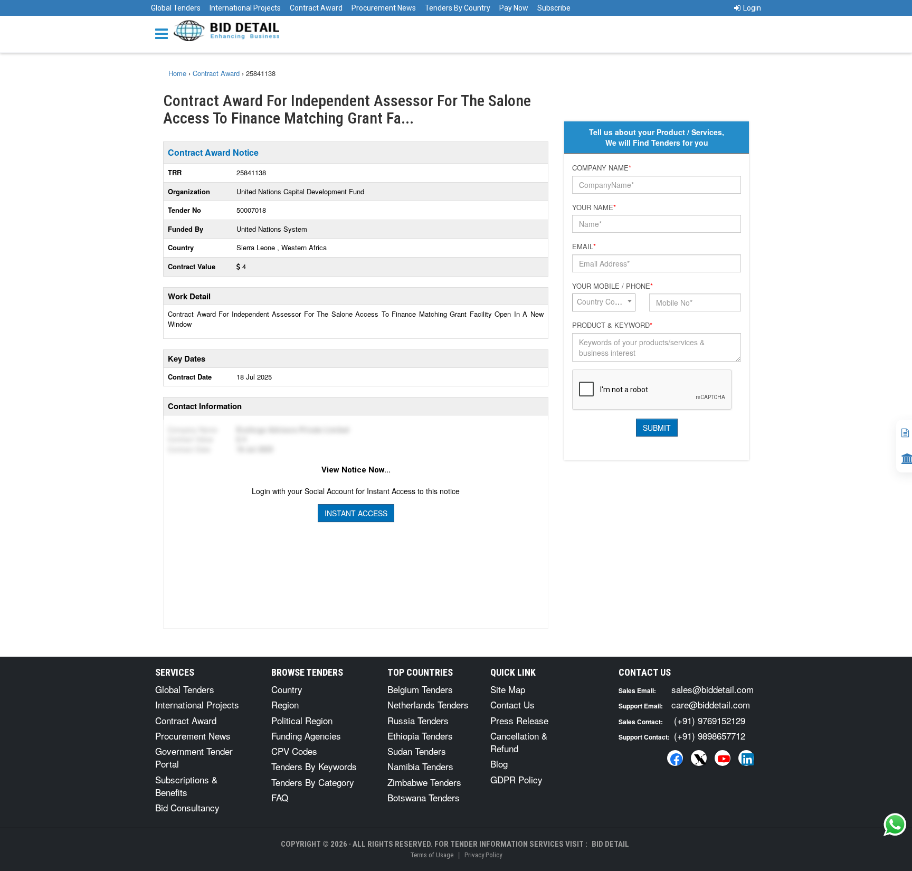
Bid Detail (610, 844)
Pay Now (513, 8)
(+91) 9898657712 (709, 735)
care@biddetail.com (710, 704)
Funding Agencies (306, 735)
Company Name (601, 168)
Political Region (301, 720)
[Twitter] (699, 758)
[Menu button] (164, 33)
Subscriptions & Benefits (186, 786)
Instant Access (356, 513)
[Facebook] (675, 758)
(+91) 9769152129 (709, 720)
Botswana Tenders (423, 797)
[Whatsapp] (895, 824)
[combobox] (603, 302)
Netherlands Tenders (428, 704)
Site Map (507, 689)
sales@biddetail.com (712, 689)
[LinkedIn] (746, 758)
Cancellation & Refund (518, 742)
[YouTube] (722, 758)
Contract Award (316, 8)
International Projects (245, 8)
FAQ (279, 797)
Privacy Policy (483, 855)
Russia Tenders (418, 720)
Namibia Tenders (420, 766)
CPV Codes (294, 751)
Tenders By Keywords (314, 766)
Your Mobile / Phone (612, 286)
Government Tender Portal (194, 757)
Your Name (594, 207)
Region (285, 704)
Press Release (519, 720)
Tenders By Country (457, 8)
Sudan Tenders (416, 751)
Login (752, 8)
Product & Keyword (612, 325)
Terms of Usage (431, 855)
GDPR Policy (516, 779)
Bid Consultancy (187, 807)
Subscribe (554, 8)
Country (286, 689)
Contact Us (512, 704)
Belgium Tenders (420, 689)
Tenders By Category (312, 782)
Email (584, 246)
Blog (499, 763)
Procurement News (384, 8)
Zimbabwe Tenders (424, 782)
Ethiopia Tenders (420, 735)
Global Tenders (176, 8)
